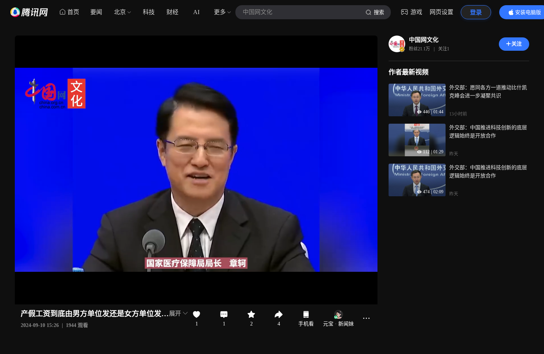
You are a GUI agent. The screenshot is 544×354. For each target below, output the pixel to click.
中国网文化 (424, 40)
